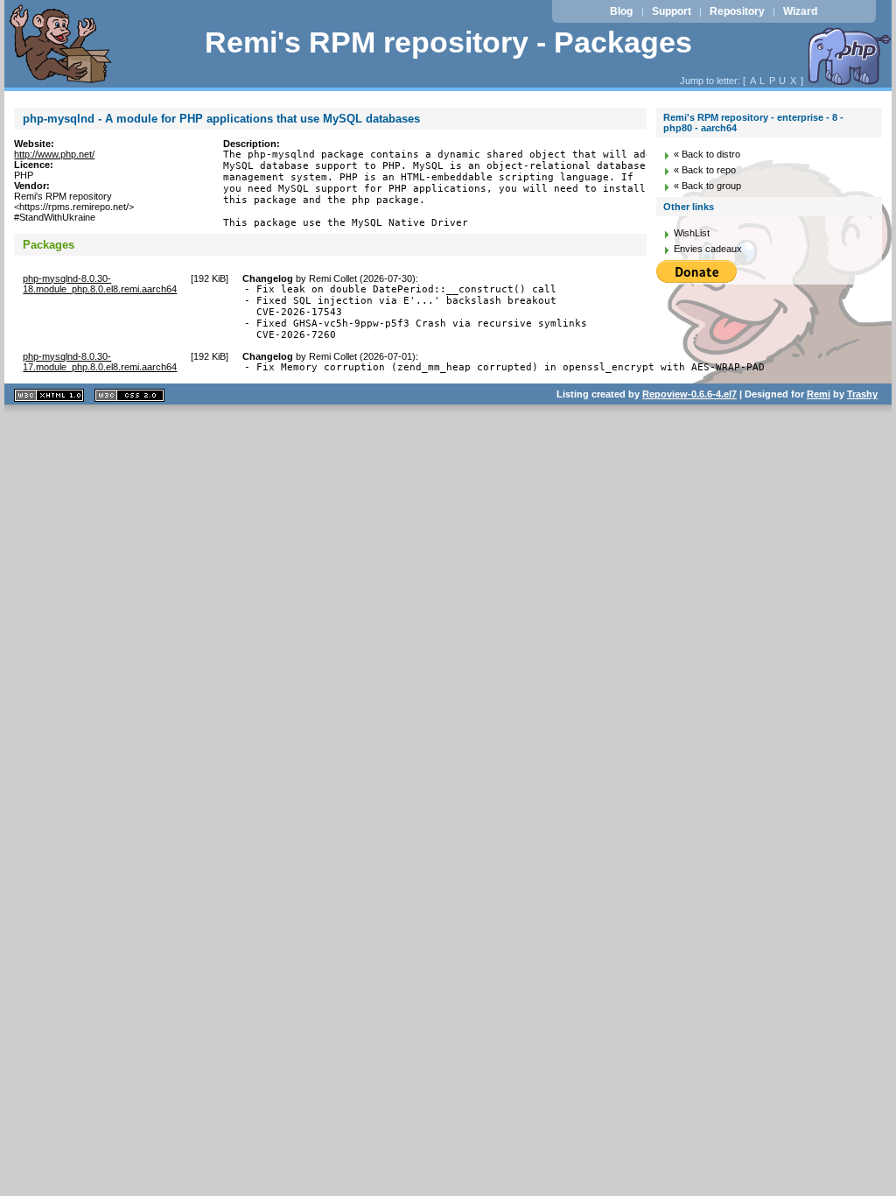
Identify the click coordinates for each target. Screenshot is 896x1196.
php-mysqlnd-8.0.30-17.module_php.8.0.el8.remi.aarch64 (100, 361)
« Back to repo (705, 170)
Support (671, 11)
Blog (621, 11)
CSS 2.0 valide (129, 395)
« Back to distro (707, 154)
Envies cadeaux (708, 248)
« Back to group (707, 185)
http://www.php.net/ (54, 154)
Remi (818, 394)
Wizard (800, 11)
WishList (692, 233)
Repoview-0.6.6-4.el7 (689, 394)
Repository (737, 11)
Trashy (862, 394)
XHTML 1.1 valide (49, 395)
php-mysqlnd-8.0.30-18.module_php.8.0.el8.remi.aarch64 (100, 283)
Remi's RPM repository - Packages (448, 42)
